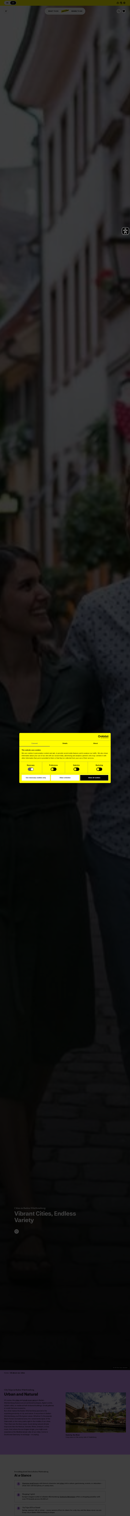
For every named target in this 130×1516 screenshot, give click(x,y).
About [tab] (95, 743)
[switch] (53, 769)
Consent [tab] (34, 743)
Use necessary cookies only (36, 778)
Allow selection (65, 778)
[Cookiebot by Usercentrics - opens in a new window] (99, 736)
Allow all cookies (94, 778)
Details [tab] (65, 743)
